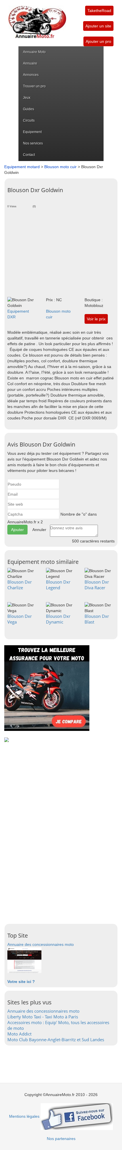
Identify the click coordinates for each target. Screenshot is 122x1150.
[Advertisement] (61, 251)
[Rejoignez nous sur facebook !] (77, 1116)
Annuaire (30, 63)
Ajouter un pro (98, 41)
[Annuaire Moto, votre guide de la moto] (37, 19)
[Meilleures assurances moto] (46, 687)
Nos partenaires (61, 1138)
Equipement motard (22, 166)
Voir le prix (96, 319)
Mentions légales (24, 1116)
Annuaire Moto (34, 52)
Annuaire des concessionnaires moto (40, 944)
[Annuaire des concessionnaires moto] (24, 960)
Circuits (29, 120)
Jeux (26, 98)
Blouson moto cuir (60, 166)
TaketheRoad (99, 10)
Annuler (39, 529)
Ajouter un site (98, 26)
